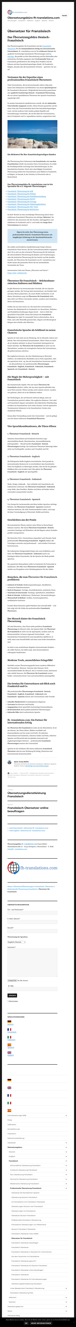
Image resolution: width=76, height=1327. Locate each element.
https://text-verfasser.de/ (17, 273)
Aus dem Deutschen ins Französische (25, 1256)
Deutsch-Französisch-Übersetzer (17, 775)
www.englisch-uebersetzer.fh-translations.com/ (27, 831)
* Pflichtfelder (13, 1001)
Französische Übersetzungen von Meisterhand (28, 1225)
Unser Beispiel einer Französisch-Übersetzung (27, 1288)
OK (26, 1323)
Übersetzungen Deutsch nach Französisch (27, 1206)
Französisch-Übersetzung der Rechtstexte (23, 209)
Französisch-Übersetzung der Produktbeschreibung (27, 196)
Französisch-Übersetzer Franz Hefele (24, 1234)
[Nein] (74, 1322)
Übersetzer (12, 1143)
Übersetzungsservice (15, 1306)
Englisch (11, 1055)
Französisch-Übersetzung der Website (22, 194)
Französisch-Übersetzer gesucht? (23, 1261)
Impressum (12, 1134)
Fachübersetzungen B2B (17, 1115)
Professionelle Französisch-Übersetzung (26, 1220)
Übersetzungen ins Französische (23, 1211)
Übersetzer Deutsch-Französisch (23, 1215)
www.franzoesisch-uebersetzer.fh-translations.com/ (28, 828)
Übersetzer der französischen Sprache (25, 1193)
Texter (10, 1311)
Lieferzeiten (12, 1124)
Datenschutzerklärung (16, 1138)
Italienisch (11, 1040)
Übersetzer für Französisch (21, 1238)
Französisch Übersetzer (20, 1247)
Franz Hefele (14, 773)
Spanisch (11, 1047)
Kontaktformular (14, 1129)
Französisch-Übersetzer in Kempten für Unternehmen (31, 1252)
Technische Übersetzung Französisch (24, 1179)
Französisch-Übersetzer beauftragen (24, 1243)
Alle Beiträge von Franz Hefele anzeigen (37, 766)
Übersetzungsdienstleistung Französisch (26, 1284)
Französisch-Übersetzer (35, 775)
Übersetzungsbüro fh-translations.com (34, 17)
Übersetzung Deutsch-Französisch (24, 1197)
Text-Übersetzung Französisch (21, 1174)
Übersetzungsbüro (15, 1147)
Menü (64, 16)
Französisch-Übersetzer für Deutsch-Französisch (29, 1265)
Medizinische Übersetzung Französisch (24, 1184)
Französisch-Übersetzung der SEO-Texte (23, 207)
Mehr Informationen (41, 1323)
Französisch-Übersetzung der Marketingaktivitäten (27, 204)
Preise (10, 1120)
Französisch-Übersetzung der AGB (20, 191)
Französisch (12, 1032)
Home (10, 886)
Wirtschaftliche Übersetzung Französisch (25, 1165)
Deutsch (11, 1024)
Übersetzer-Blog (14, 1316)
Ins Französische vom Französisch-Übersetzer (28, 1202)
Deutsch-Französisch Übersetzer (23, 1229)
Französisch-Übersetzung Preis (21, 1293)
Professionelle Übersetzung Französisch (42, 773)
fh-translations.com (29, 844)
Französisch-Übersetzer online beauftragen (27, 1270)
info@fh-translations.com (17, 849)
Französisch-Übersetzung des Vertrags (22, 202)
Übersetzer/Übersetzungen (24, 886)
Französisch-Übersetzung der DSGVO (21, 199)
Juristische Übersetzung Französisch (23, 1170)
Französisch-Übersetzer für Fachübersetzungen (29, 1279)
